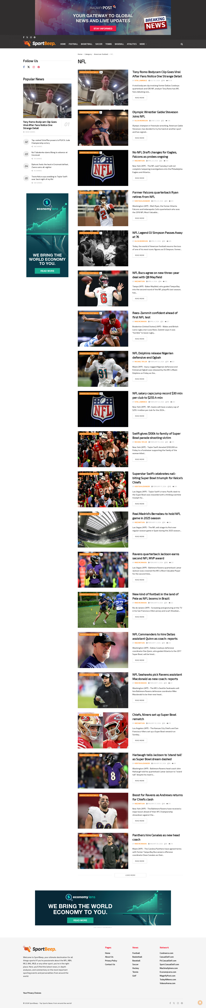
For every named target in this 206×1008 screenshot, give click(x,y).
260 (173, 402)
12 (101, 474)
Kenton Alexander (142, 201)
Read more (139, 98)
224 (169, 522)
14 (101, 72)
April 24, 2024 (152, 161)
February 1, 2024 (153, 643)
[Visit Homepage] (39, 44)
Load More (130, 875)
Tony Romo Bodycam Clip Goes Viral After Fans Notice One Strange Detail (39, 125)
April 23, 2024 (158, 201)
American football (101, 54)
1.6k (168, 120)
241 (174, 763)
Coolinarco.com (166, 953)
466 (169, 241)
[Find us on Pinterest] (34, 37)
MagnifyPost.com (167, 975)
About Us (109, 957)
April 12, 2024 (156, 241)
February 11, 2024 (159, 486)
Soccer (98, 44)
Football (73, 44)
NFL (111, 54)
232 (172, 562)
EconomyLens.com (168, 972)
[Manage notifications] (200, 1002)
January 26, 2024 (156, 844)
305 (175, 486)
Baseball (119, 44)
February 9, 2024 (154, 522)
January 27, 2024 (153, 803)
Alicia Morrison (141, 120)
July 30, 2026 (155, 80)
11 (101, 353)
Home (63, 44)
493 (171, 201)
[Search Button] (182, 44)
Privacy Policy (111, 960)
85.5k (170, 80)
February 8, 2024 (156, 603)
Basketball (86, 44)
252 (165, 281)
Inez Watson (140, 161)
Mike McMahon (141, 321)
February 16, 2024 (157, 442)
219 (169, 723)
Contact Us (110, 964)
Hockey (135, 968)
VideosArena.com (167, 983)
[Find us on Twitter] (27, 37)
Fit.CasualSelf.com (168, 960)
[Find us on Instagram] (31, 37)
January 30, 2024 (154, 723)
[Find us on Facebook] (23, 37)
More (142, 44)
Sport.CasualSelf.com (169, 964)
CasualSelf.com (167, 957)
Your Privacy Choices (32, 993)
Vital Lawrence (141, 80)
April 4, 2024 (152, 281)
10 (101, 393)
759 (166, 161)
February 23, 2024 (157, 361)
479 (172, 442)
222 (171, 603)
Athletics (132, 44)
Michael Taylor (141, 361)
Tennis (108, 44)
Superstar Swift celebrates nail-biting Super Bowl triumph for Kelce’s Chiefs (157, 478)
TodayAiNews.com (168, 979)
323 (173, 361)
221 (171, 683)
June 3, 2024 (155, 120)
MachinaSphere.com (169, 968)
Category (88, 54)
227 (167, 321)
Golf (134, 975)
